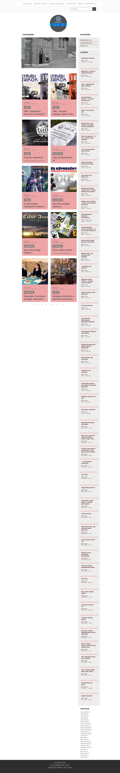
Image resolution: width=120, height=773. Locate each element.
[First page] (35, 304)
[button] (40, 4)
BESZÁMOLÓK (58, 153)
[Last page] (63, 304)
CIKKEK (27, 107)
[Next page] (59, 304)
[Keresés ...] (94, 9)
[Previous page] (39, 304)
